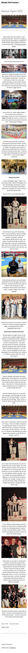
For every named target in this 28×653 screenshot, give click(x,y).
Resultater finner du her (14, 328)
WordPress (13, 647)
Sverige (7, 627)
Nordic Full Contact (10, 2)
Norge (2, 627)
